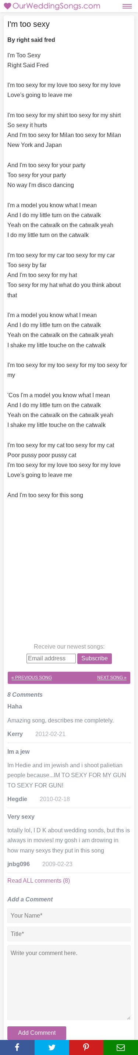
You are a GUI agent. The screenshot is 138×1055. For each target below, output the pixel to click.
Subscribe (94, 658)
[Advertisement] (69, 573)
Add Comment (37, 1033)
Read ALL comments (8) (38, 881)
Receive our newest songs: (69, 646)
